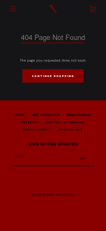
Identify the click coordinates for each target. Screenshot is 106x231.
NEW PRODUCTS (46, 114)
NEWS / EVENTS (37, 129)
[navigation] (13, 8)
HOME (19, 114)
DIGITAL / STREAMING (65, 122)
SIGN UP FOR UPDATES (53, 144)
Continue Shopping (53, 76)
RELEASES (30, 122)
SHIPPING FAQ (70, 129)
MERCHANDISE (79, 114)
